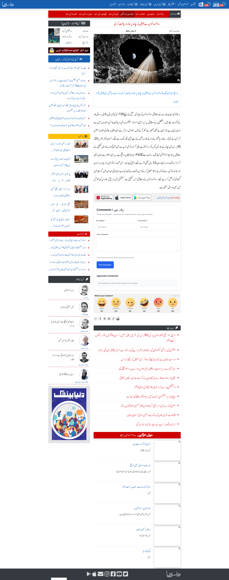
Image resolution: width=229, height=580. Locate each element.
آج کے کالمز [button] (144, 4)
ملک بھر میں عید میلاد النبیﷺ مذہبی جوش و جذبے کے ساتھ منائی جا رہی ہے (68, 255)
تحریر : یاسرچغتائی (145, 450)
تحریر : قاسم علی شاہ (145, 535)
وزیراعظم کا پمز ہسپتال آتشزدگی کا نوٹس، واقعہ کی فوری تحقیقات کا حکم (67, 248)
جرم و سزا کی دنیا (85, 14)
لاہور (84, 31)
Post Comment (105, 265)
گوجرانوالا (66, 36)
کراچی (84, 42)
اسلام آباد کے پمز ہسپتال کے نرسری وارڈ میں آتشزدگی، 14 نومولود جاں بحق (67, 241)
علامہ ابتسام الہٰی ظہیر (81, 382)
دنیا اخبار (173, 14)
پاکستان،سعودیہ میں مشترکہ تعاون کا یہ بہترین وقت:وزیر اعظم (60, 180)
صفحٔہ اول (113, 4)
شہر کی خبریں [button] (158, 4)
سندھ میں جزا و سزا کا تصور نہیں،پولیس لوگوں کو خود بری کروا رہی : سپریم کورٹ (68, 95)
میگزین (193, 4)
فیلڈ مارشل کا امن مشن (66, 340)
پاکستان (159, 14)
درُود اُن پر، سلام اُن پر (142, 508)
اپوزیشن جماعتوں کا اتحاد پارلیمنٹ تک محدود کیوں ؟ (68, 125)
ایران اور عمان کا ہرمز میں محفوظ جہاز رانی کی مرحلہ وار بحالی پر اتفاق (68, 263)
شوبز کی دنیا (114, 14)
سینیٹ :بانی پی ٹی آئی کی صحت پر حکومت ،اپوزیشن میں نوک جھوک (60, 226)
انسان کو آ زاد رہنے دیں (142, 444)
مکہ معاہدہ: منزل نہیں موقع (140, 465)
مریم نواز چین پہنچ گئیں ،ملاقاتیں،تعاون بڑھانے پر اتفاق (60, 195)
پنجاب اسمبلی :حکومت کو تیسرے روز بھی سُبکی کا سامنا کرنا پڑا (68, 70)
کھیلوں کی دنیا (100, 14)
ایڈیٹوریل (150, 14)
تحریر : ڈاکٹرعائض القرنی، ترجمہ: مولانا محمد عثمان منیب (135, 514)
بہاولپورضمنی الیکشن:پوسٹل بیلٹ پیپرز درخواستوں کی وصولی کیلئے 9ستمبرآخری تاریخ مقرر (68, 83)
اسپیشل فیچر (172, 4)
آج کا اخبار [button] (130, 4)
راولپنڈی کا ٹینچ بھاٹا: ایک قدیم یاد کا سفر (62, 324)
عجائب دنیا (140, 14)
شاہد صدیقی (84, 331)
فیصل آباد (66, 31)
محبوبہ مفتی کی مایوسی (67, 307)
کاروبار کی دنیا (71, 14)
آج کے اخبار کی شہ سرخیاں (66, 59)
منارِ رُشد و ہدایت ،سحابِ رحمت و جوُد (136, 486)
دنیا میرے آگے (126, 14)
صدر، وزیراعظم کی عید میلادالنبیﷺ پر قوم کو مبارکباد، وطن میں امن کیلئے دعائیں (67, 270)
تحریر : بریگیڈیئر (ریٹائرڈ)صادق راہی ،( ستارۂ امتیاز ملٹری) (134, 471)
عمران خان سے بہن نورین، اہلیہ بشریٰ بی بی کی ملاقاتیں (67, 118)
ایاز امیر (86, 297)
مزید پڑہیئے (170, 327)
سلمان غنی (84, 348)
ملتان (68, 42)
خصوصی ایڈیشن (183, 4)
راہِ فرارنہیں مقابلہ (143, 529)
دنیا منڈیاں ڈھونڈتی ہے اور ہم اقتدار (63, 357)
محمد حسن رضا (83, 365)
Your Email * (142, 221)
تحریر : (149, 493)
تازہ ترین (121, 4)
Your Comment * (103, 234)
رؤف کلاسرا (84, 314)
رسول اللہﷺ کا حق (66, 374)
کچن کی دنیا (147, 551)
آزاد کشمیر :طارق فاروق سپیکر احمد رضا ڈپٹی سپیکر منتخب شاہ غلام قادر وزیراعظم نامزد (67, 108)
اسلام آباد (82, 36)
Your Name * (100, 221)
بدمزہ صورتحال (69, 290)
